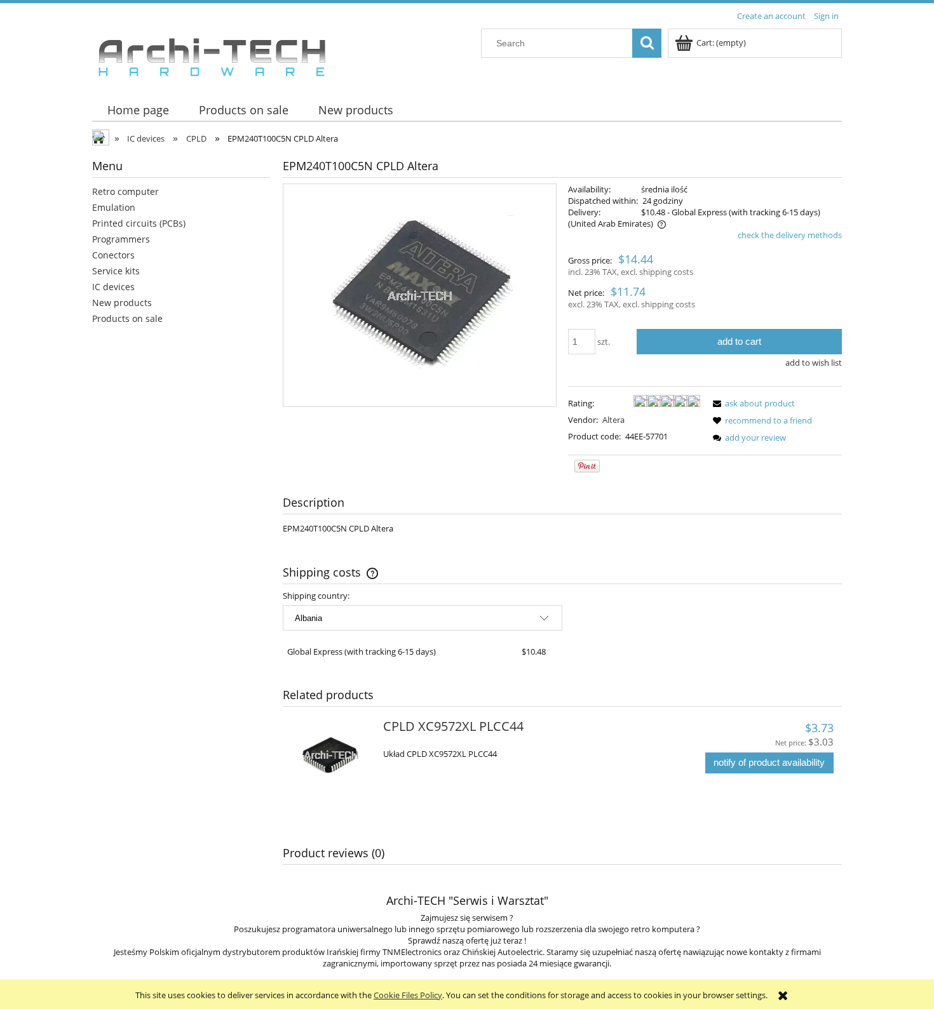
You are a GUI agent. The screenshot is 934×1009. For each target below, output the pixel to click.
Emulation (113, 207)
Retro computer (125, 191)
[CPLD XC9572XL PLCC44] (331, 755)
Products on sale (127, 318)
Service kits (116, 271)
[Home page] (211, 54)
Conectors (113, 255)
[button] (751, 403)
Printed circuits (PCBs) (139, 223)
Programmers (121, 239)
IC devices (113, 287)
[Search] (646, 43)
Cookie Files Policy (408, 995)
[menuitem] (138, 110)
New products (122, 303)
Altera (613, 419)
